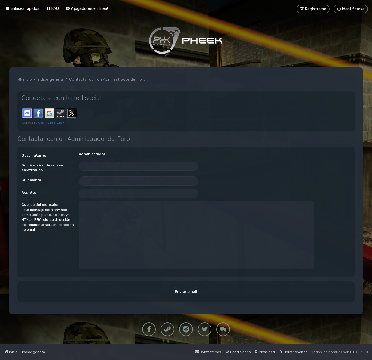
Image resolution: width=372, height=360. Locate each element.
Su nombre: (32, 180)
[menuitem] (52, 8)
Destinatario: (34, 155)
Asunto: (29, 192)
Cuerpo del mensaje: (40, 205)
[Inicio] (186, 40)
